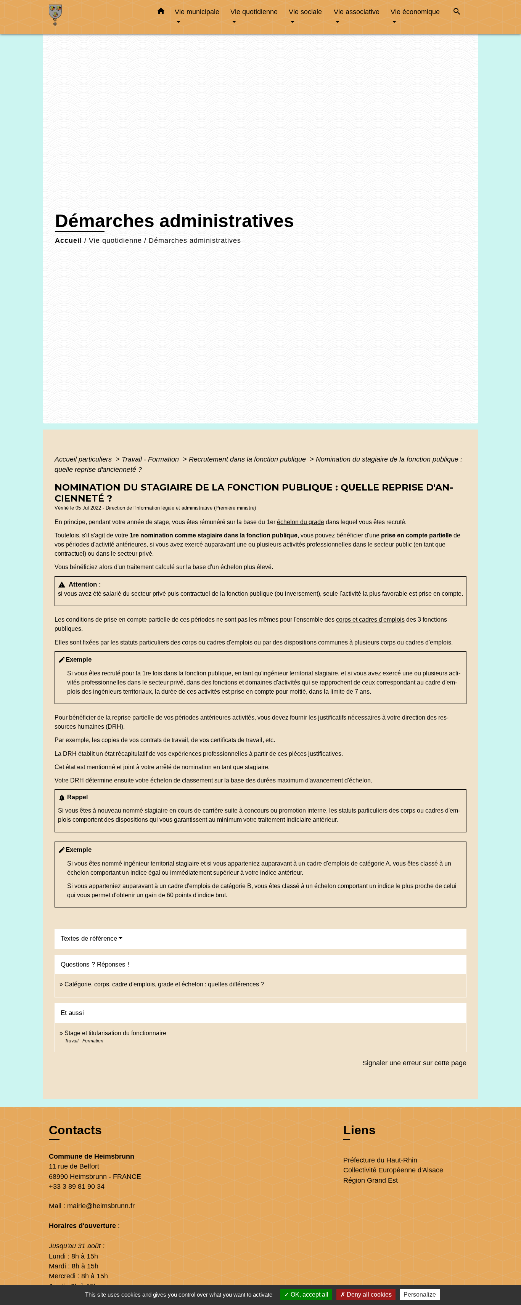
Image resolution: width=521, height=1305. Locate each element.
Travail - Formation (151, 459)
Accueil (68, 240)
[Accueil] (96, 17)
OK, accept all (308, 1294)
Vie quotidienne (115, 240)
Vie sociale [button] (305, 12)
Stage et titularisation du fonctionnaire (115, 1033)
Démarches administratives (195, 240)
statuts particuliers (144, 642)
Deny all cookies (368, 1294)
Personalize (420, 1294)
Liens (359, 1130)
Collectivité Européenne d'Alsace (393, 1170)
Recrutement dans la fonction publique (248, 459)
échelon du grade (300, 522)
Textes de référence (89, 938)
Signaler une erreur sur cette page (414, 1063)
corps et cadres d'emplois (370, 619)
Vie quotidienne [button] (254, 12)
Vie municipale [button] (197, 12)
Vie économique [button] (415, 12)
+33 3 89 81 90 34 (77, 1186)
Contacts (75, 1130)
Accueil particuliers (84, 459)
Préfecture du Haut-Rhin (380, 1160)
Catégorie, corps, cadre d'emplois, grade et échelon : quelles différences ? (164, 984)
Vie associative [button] (356, 12)
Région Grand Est (370, 1180)
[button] (161, 12)
